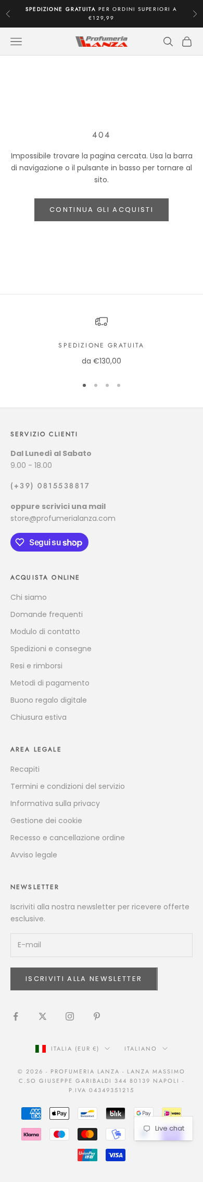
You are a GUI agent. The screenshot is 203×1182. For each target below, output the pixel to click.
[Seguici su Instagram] (70, 1016)
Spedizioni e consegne (51, 648)
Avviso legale (33, 855)
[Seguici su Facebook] (15, 1016)
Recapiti (25, 769)
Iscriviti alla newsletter (84, 979)
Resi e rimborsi (36, 666)
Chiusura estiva (38, 717)
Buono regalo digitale (48, 700)
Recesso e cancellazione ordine (67, 837)
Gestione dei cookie (46, 820)
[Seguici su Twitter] (42, 1016)
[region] (101, 341)
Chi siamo (28, 597)
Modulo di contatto (45, 631)
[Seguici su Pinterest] (97, 1016)
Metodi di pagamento (50, 683)
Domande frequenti (46, 614)
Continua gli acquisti (101, 209)
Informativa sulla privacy (55, 803)
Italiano (140, 1048)
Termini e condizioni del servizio (67, 786)
